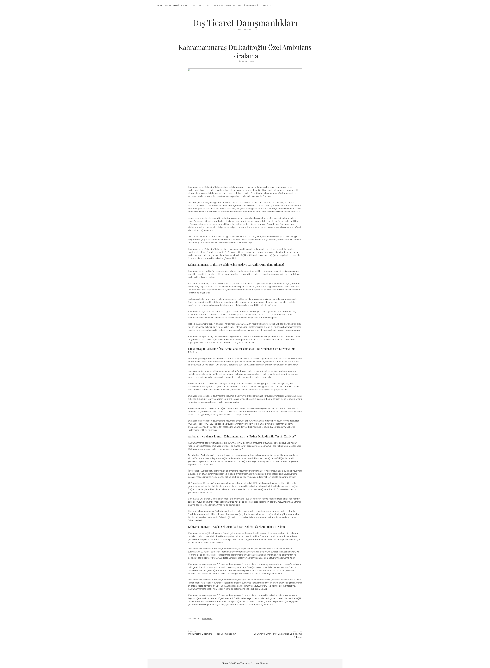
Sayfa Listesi (204, 5)
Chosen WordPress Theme (234, 663)
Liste (194, 5)
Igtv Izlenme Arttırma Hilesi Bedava (173, 5)
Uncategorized (207, 619)
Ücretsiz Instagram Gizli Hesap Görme (255, 5)
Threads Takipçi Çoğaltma (224, 5)
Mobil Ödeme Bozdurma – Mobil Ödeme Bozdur (212, 634)
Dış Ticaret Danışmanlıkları (245, 22)
